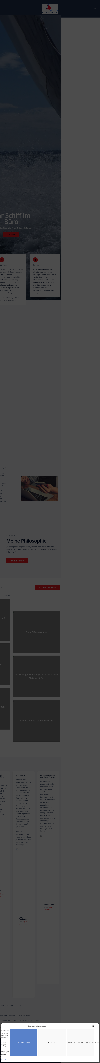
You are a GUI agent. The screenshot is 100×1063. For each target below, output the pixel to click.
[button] (93, 1026)
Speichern (52, 1043)
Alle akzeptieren (23, 1043)
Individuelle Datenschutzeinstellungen (81, 1043)
